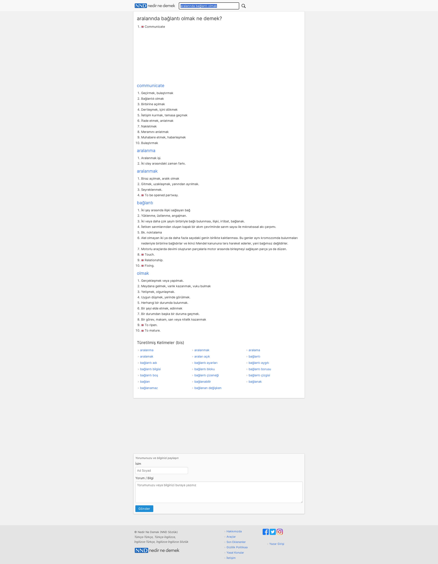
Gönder (144, 508)
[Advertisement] (219, 55)
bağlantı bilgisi (150, 369)
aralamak (146, 356)
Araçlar (231, 536)
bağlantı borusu (260, 369)
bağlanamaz (149, 388)
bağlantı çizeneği (206, 375)
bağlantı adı (148, 363)
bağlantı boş (149, 375)
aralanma (146, 150)
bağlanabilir (202, 381)
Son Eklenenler (236, 542)
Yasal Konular (235, 552)
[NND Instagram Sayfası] (280, 534)
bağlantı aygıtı (259, 363)
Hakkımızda (234, 531)
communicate (150, 85)
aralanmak (147, 171)
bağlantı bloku (204, 369)
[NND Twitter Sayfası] (273, 534)
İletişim (231, 558)
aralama (254, 350)
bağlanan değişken (208, 388)
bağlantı (145, 202)
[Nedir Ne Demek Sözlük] (154, 5)
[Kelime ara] (243, 6)
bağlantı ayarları (205, 363)
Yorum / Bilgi (144, 478)
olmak (143, 273)
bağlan (145, 381)
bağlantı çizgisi (259, 375)
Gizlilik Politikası (237, 547)
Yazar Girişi (276, 544)
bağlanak (255, 381)
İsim (138, 463)
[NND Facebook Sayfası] (266, 534)
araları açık (202, 356)
